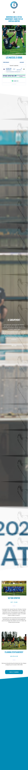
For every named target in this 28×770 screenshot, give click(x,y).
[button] (14, 12)
